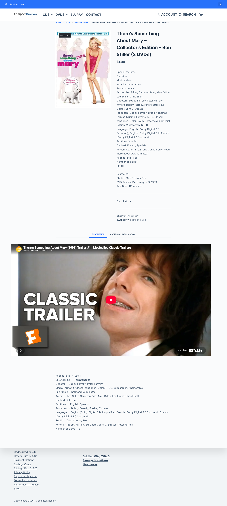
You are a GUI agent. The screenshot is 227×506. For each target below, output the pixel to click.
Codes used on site (25, 451)
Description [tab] (98, 234)
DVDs (60, 15)
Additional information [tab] (122, 234)
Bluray (77, 15)
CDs (46, 15)
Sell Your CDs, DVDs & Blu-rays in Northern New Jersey (96, 460)
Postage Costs (22, 464)
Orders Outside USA (25, 456)
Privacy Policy (22, 472)
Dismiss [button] (220, 4)
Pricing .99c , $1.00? (25, 468)
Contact (93, 15)
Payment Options (24, 460)
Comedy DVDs (138, 220)
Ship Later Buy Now (25, 476)
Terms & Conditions (25, 480)
